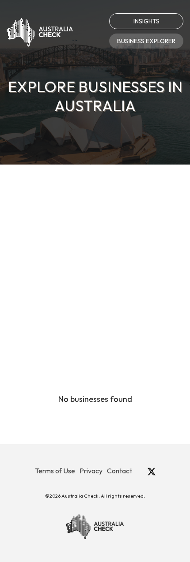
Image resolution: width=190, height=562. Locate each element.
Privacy (91, 470)
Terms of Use (55, 470)
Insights (146, 21)
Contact (119, 470)
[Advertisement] (95, 264)
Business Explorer (146, 41)
